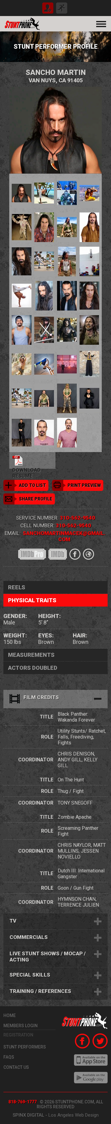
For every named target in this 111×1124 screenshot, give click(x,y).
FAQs (8, 1057)
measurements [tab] (31, 655)
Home (9, 1015)
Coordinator (35, 760)
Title (46, 717)
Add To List (32, 485)
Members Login (20, 1025)
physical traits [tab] (32, 600)
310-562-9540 (77, 518)
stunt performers (24, 1046)
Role (47, 737)
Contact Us (16, 1067)
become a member (47, 8)
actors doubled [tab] (32, 668)
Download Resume (26, 468)
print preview (84, 485)
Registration (18, 1034)
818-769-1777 (22, 1101)
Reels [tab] (16, 587)
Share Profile (35, 498)
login (61, 8)
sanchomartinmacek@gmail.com (64, 536)
